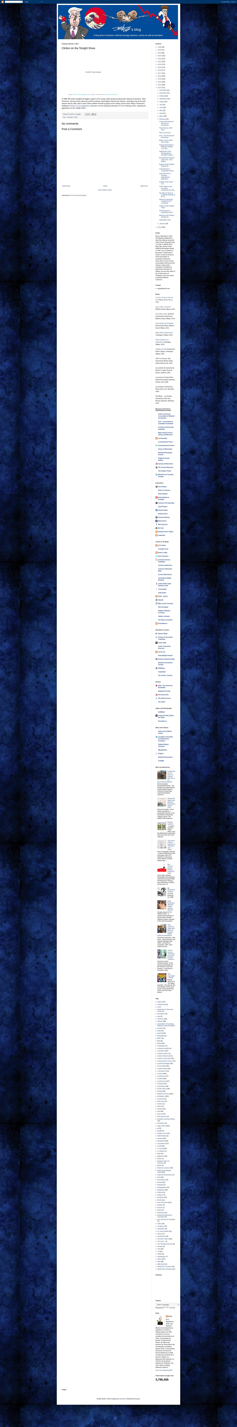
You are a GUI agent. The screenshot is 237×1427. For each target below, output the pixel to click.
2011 (160, 227)
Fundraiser (161, 1123)
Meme (159, 1158)
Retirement (161, 1213)
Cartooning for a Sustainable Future (166, 170)
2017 (160, 73)
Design (159, 1091)
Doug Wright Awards (165, 655)
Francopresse (162, 1116)
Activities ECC (163, 549)
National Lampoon (163, 1168)
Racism (159, 1207)
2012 (160, 87)
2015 (160, 79)
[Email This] (86, 114)
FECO (159, 1106)
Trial (158, 1249)
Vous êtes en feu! (161, 314)
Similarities (161, 1229)
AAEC (159, 1002)
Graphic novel (162, 1133)
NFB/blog (161, 668)
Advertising (161, 1004)
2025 (160, 50)
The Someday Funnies (165, 1244)
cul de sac (161, 652)
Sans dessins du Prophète (164, 323)
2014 (160, 82)
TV (158, 1251)
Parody (159, 1182)
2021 (160, 61)
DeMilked (161, 712)
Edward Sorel (163, 514)
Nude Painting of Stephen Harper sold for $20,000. (171, 905)
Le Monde (160, 1151)
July (161, 104)
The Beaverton (163, 695)
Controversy (161, 1081)
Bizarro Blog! (162, 633)
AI (158, 1007)
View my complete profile (164, 1370)
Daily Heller (162, 593)
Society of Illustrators (165, 464)
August (162, 102)
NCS (159, 1177)
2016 (160, 76)
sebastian (161, 535)
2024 (160, 53)
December (163, 90)
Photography (161, 1187)
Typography (161, 1256)
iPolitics (161, 753)
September (163, 99)
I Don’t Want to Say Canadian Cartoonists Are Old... (167, 188)
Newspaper (161, 1180)
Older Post (144, 186)
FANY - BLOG (163, 596)
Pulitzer (159, 1205)
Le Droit (160, 1148)
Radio (159, 1210)
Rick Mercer (162, 721)
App (158, 1016)
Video (75, 117)
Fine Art (159, 1114)
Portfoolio (160, 1197)
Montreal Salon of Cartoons (163, 1162)
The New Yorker (162, 1239)
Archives (160, 1019)
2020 (160, 64)
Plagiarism (161, 1190)
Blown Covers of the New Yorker (166, 141)
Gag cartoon (161, 1126)
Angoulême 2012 (165, 220)
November (163, 93)
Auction (159, 1028)
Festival (160, 1109)
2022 (160, 59)
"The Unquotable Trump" (171, 976)
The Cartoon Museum (165, 467)
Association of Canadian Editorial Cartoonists (165, 1025)
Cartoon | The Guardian (166, 503)
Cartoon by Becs (162, 1053)
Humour (160, 1138)
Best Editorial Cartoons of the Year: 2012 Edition (167, 159)
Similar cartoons (164, 616)
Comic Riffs (162, 643)
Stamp (159, 1234)
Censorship (161, 1066)
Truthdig (161, 761)
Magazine (160, 1156)
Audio (159, 1031)
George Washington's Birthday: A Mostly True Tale (166, 146)
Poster (159, 1200)
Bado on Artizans (164, 490)
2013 (160, 85)
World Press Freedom (164, 1269)
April (161, 113)
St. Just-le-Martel (163, 1231)
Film (158, 1111)
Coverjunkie (162, 589)
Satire (159, 1224)
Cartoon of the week (164, 1058)
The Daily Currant (164, 698)
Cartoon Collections (165, 565)
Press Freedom (162, 1202)
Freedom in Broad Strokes (166, 1119)
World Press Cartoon (164, 1266)
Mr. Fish (161, 528)
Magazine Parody (164, 691)
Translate (172, 1308)
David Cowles (163, 510)
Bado (170, 1316)
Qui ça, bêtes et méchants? (163, 307)
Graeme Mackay (164, 517)
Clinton (122, 106)
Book (159, 1043)
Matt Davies (162, 521)
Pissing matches (170, 823)
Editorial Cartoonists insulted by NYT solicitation (166, 201)
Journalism (70, 117)
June (161, 107)
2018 (160, 70)
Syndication (161, 1236)
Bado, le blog (162, 552)
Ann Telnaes (162, 487)
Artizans (160, 1021)
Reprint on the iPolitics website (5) (166, 216)
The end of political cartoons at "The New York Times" (171, 845)
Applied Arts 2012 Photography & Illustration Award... (166, 153)
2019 (160, 67)
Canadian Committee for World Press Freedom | (165, 739)
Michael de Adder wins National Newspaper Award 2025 (171, 803)
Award (159, 1033)
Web (158, 1261)
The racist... (161, 1241)
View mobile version (105, 190)
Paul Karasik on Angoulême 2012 (166, 211)
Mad (158, 1153)
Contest (160, 1078)
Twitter (159, 1254)
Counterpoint (161, 1086)
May (161, 110)
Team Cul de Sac (165, 133)
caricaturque (162, 438)
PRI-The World (163, 607)
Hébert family (161, 1136)
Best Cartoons (163, 556)
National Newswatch (165, 757)
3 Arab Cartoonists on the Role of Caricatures (166, 123)
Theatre (160, 1246)
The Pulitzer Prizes (164, 471)
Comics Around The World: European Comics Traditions (171, 954)
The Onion (161, 702)
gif (158, 1128)
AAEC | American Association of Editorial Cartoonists (166, 416)
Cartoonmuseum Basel (166, 445)
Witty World (161, 1264)
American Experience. (111, 94)
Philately (160, 1185)
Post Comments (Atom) (78, 195)
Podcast (160, 1192)
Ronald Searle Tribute (165, 532)
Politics (159, 1195)
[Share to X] (90, 114)
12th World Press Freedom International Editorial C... (165, 176)
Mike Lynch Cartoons (165, 603)
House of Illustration (165, 449)
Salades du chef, (161, 349)
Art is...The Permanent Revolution (166, 136)
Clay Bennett (162, 506)
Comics (159, 1074)
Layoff (159, 1146)
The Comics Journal (165, 675)
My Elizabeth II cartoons (171, 890)
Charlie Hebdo (162, 1068)
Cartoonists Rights (163, 1063)
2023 (160, 56)
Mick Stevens (163, 524)
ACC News (162, 545)
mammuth (122, 1399)
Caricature (160, 1051)
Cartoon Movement (165, 574)
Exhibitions (161, 1096)
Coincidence (161, 1071)
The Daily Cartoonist (165, 620)
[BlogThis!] (88, 114)
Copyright (160, 1084)
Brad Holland (162, 494)
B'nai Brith (160, 1036)
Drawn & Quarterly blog (166, 659)
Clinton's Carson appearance (80, 106)
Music (159, 1165)
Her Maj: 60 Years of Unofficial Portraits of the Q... (167, 195)
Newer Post (66, 186)
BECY (159, 1038)
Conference (161, 1076)
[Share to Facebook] (93, 114)
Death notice (161, 1089)
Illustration (160, 1141)
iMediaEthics (162, 750)
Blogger (137, 1399)
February (162, 119)
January (162, 223)
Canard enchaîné (163, 1048)
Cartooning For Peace (164, 1061)
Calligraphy (161, 1046)
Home (105, 186)
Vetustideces (162, 623)
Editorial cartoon (162, 1094)
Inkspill (160, 600)
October (162, 96)
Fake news (161, 1101)
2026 (160, 47)
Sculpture (160, 1226)
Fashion (160, 1104)
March (161, 116)
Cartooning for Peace (165, 442)
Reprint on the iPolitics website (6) (166, 165)
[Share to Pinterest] (95, 114)
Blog (158, 1041)
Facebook (160, 1099)
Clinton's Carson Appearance (81, 94)
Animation (160, 1014)
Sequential (162, 672)
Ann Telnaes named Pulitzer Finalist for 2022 (171, 869)
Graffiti (159, 1131)
